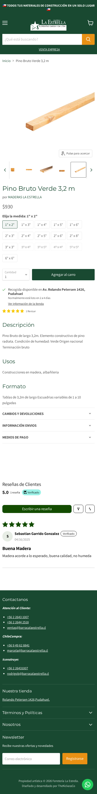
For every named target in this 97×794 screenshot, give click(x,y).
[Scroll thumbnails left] (5, 170)
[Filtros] (78, 509)
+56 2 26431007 (17, 668)
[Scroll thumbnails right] (90, 170)
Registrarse (75, 758)
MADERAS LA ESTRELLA (25, 197)
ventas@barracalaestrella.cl (26, 627)
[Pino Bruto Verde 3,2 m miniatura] (12, 169)
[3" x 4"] (27, 252)
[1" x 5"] (59, 229)
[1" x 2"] (10, 229)
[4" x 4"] (59, 252)
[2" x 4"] (27, 241)
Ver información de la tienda (26, 304)
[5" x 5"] (75, 252)
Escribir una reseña (37, 508)
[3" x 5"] (43, 252)
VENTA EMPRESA (49, 49)
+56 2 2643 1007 (18, 617)
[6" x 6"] (10, 263)
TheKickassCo (66, 786)
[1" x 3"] (27, 229)
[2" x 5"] (43, 241)
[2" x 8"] (75, 241)
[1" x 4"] (43, 229)
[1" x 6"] (75, 229)
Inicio (6, 61)
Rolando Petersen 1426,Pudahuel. (26, 699)
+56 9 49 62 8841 (18, 645)
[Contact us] (87, 784)
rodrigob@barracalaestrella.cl (28, 673)
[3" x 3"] (10, 252)
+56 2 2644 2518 (18, 622)
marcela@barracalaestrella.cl (27, 650)
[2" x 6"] (59, 241)
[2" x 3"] (10, 241)
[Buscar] (88, 39)
